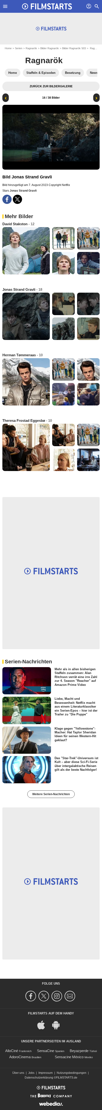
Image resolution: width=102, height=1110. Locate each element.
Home (8, 48)
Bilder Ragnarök (49, 48)
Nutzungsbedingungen (71, 1073)
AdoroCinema (20, 1057)
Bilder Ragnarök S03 (74, 48)
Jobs (31, 1073)
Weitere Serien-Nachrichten (51, 794)
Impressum (45, 1073)
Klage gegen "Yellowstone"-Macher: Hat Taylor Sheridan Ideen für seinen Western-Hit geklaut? (75, 734)
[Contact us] (71, 996)
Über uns (18, 1073)
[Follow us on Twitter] (44, 996)
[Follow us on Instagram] (57, 996)
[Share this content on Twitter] (17, 199)
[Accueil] (47, 6)
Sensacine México (69, 1057)
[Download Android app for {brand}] (58, 1025)
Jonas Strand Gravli (23, 190)
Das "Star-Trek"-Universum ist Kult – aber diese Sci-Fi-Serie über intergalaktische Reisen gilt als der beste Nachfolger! (76, 763)
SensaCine (45, 1051)
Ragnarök (31, 48)
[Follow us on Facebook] (31, 996)
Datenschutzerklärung (39, 1077)
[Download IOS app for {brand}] (44, 1025)
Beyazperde (79, 1051)
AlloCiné (11, 1051)
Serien (18, 48)
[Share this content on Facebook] (7, 199)
